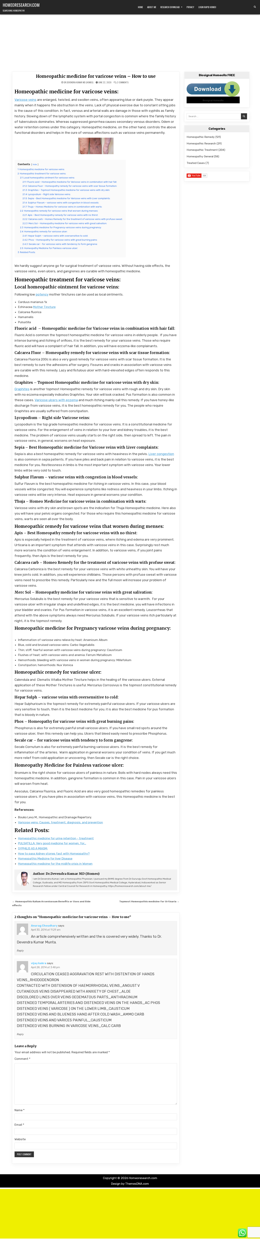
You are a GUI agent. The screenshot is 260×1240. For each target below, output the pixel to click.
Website (20, 1139)
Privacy (190, 7)
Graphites (22, 389)
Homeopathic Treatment (202, 150)
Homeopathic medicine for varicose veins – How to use (96, 76)
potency (42, 294)
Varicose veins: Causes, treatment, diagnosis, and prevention (60, 822)
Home (140, 7)
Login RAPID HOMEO (207, 7)
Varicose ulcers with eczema (56, 400)
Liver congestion (161, 454)
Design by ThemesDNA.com (130, 1183)
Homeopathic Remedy (201, 137)
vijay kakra (38, 963)
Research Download (170, 7)
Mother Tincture (44, 307)
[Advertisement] (130, 41)
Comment (22, 1059)
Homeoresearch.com (21, 5)
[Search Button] (255, 7)
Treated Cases (196, 163)
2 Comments (123, 82)
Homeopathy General (200, 156)
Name (20, 1110)
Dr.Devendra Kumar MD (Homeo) (78, 82)
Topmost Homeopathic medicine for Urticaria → (149, 901)
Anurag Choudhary (44, 925)
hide (35, 164)
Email (19, 1124)
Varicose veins (25, 100)
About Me (151, 7)
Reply (20, 950)
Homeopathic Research (201, 143)
